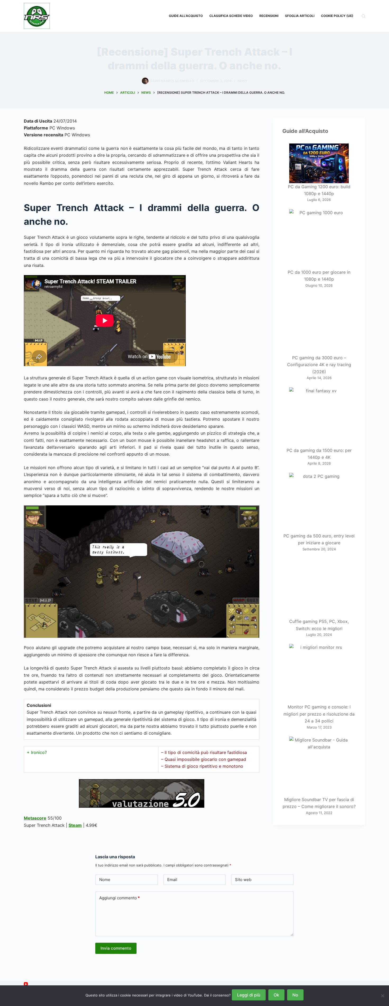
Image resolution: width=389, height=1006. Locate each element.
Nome (104, 879)
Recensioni (268, 16)
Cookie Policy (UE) (337, 16)
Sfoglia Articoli (299, 16)
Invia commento (116, 948)
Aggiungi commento (119, 897)
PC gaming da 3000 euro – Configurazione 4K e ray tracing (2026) (319, 364)
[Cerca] (363, 16)
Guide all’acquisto (186, 16)
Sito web (243, 879)
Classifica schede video (231, 16)
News (242, 81)
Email (172, 879)
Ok (276, 995)
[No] (382, 995)
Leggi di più (248, 995)
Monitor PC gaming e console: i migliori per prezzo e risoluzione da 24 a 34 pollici (319, 714)
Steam (75, 825)
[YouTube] (26, 984)
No (295, 995)
